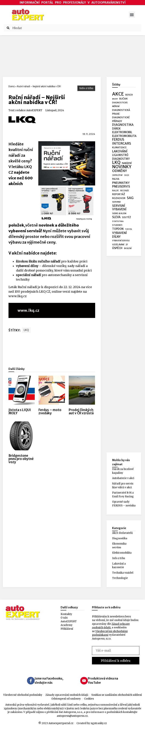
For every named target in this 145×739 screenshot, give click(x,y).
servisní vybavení (119, 207)
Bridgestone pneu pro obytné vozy (21, 459)
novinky (121, 167)
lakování (119, 151)
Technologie (120, 578)
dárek (116, 128)
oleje (126, 175)
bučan (123, 98)
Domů (11, 86)
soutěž (126, 217)
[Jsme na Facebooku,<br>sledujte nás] (31, 680)
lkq (26, 330)
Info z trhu (86, 88)
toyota (128, 229)
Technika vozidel (122, 572)
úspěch (117, 248)
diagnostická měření (119, 104)
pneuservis (121, 186)
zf (127, 244)
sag (130, 198)
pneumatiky (121, 182)
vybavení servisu (121, 240)
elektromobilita (124, 136)
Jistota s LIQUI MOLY (19, 411)
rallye (115, 190)
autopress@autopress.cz (72, 715)
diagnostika (122, 125)
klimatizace (119, 147)
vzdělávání (118, 244)
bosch (129, 94)
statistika (117, 221)
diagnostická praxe (121, 112)
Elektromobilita (122, 552)
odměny (119, 171)
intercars (121, 144)
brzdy (115, 99)
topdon (117, 229)
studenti (117, 225)
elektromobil (122, 132)
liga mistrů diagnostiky (121, 157)
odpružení (117, 175)
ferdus (118, 140)
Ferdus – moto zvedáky (50, 411)
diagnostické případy (121, 119)
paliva (115, 179)
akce (118, 94)
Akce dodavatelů (122, 533)
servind (116, 202)
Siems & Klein (119, 213)
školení (128, 248)
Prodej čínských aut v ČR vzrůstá (81, 411)
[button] (132, 15)
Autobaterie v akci (123, 478)
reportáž (118, 194)
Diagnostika (119, 538)
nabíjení (127, 163)
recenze (124, 190)
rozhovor (118, 198)
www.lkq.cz (17, 296)
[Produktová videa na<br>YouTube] (84, 680)
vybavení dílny (119, 234)
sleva (116, 217)
